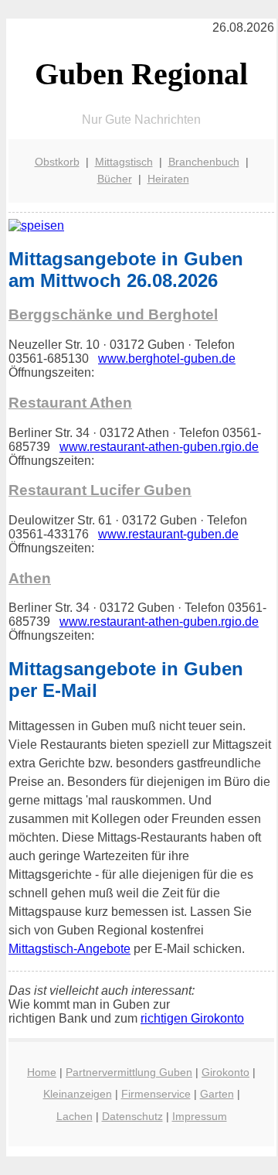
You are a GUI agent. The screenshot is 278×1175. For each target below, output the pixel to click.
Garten (217, 1094)
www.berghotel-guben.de (167, 358)
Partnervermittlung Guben (129, 1072)
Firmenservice (156, 1094)
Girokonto (225, 1072)
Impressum (199, 1116)
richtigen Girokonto (192, 1018)
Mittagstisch (124, 161)
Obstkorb (57, 161)
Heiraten (168, 178)
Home (41, 1072)
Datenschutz (132, 1116)
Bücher (114, 178)
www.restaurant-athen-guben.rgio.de (159, 446)
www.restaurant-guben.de (168, 534)
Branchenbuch (203, 161)
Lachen (74, 1116)
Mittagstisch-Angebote (69, 948)
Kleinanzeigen (77, 1094)
